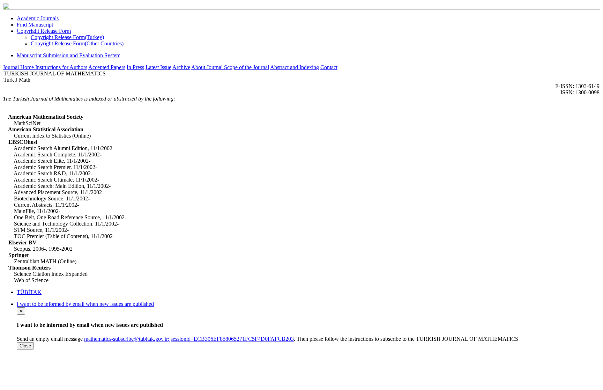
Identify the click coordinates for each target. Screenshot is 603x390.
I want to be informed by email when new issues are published (85, 304)
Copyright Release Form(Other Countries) (77, 43)
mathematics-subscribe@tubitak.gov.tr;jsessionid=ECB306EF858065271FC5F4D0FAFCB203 (189, 339)
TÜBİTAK (29, 292)
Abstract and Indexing (294, 67)
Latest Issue (158, 67)
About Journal (207, 67)
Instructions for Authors (61, 67)
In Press (135, 67)
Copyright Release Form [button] (44, 31)
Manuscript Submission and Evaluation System (68, 55)
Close (25, 345)
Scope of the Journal (246, 67)
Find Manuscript (35, 25)
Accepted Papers (106, 67)
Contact (328, 67)
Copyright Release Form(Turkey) (67, 37)
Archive (181, 67)
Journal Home (19, 67)
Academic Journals (38, 18)
